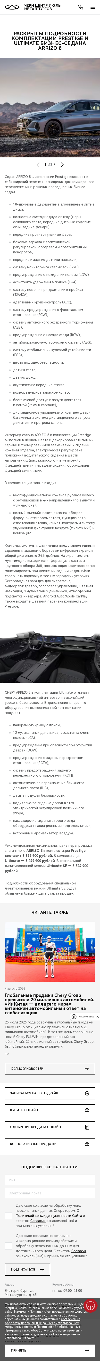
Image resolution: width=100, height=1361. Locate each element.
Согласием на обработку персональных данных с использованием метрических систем (42, 1322)
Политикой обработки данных (58, 1327)
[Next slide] (62, 164)
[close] (98, 1016)
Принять (18, 1350)
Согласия (38, 1221)
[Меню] (92, 7)
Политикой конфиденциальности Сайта (49, 1216)
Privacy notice (86, 1016)
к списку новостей (27, 1069)
